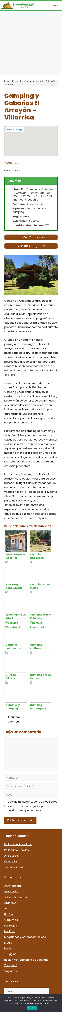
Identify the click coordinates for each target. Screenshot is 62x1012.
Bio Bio (8, 914)
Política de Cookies (16, 850)
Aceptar (31, 1008)
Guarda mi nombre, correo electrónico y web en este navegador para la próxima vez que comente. (32, 806)
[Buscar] (53, 991)
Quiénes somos (14, 867)
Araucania (17, 81)
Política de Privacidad (18, 844)
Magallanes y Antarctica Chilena (25, 937)
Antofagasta (12, 886)
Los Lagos (10, 925)
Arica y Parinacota (16, 897)
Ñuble (8, 948)
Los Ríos (9, 931)
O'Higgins (10, 954)
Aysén (8, 908)
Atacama (10, 903)
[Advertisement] (31, 43)
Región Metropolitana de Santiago (26, 960)
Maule (8, 942)
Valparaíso (11, 971)
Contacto (10, 861)
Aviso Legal (11, 856)
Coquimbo (11, 920)
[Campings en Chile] (17, 5)
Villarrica (13, 721)
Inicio (7, 81)
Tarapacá (10, 965)
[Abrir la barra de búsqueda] (42, 5)
